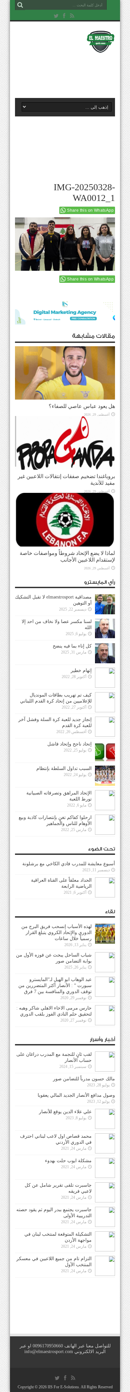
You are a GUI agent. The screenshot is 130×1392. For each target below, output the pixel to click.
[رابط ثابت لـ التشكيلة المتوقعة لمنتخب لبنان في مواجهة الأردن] (105, 1241)
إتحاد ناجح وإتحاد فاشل (69, 743)
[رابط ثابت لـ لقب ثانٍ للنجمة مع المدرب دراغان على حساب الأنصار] (105, 1061)
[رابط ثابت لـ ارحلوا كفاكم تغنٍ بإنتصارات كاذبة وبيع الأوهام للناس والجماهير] (105, 825)
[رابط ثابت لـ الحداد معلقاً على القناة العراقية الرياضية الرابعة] (105, 887)
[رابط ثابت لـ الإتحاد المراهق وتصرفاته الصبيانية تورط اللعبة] (105, 800)
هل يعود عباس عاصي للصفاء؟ (82, 406)
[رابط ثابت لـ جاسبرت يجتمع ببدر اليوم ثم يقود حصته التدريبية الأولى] (105, 1217)
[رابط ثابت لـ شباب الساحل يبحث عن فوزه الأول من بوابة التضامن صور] (105, 962)
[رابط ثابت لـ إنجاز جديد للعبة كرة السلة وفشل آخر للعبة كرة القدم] (105, 727)
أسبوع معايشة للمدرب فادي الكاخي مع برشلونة (66, 863)
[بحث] (20, 5)
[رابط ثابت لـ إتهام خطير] (105, 678)
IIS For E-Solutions (63, 1387)
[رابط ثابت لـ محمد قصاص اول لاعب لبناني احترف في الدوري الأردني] (105, 1143)
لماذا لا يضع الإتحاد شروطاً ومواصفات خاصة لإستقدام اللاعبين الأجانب (67, 556)
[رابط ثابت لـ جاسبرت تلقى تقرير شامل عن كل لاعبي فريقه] (105, 1192)
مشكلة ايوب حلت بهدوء (68, 1160)
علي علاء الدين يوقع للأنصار (65, 1111)
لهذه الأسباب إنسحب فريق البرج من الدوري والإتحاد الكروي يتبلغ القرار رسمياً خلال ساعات (56, 932)
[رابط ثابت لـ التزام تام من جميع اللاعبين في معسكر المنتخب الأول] (105, 1266)
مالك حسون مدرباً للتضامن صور (84, 1078)
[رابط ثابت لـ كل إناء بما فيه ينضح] (105, 653)
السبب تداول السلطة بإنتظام (64, 768)
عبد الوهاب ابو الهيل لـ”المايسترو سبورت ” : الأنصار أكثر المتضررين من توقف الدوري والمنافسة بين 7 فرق (55, 985)
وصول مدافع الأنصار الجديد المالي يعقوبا (76, 1095)
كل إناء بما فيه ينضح (72, 646)
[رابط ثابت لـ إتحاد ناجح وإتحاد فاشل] (105, 751)
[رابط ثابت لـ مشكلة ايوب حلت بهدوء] (105, 1168)
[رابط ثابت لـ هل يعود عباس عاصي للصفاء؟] (65, 373)
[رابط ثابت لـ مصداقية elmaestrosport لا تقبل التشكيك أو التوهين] (105, 604)
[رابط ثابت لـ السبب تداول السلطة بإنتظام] (105, 776)
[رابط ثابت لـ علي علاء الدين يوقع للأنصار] (105, 1119)
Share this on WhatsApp (90, 210)
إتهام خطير (81, 670)
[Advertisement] (68, 73)
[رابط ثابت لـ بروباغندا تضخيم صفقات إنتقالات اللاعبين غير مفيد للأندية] (65, 443)
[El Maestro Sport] (65, 41)
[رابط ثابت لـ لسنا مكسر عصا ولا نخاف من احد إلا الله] (105, 629)
